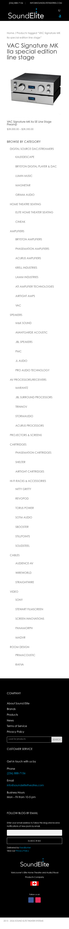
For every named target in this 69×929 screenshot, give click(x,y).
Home (10, 32)
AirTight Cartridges (29, 471)
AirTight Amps (25, 296)
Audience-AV (24, 563)
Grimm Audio (24, 194)
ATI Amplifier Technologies (34, 286)
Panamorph (24, 628)
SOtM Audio (23, 517)
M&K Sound (23, 323)
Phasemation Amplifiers (32, 248)
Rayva (19, 664)
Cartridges (18, 444)
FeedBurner (25, 847)
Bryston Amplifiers (28, 239)
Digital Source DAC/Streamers (32, 149)
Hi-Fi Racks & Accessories (28, 481)
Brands (11, 709)
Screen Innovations (29, 618)
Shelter (20, 462)
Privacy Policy (15, 731)
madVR (20, 637)
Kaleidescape (24, 157)
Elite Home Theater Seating (34, 212)
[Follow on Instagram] (38, 900)
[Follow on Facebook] (31, 900)
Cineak (20, 221)
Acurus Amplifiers (28, 258)
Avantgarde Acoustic (31, 332)
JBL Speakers (23, 342)
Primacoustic (25, 655)
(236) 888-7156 (16, 3)
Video (14, 591)
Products (12, 714)
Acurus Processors (29, 425)
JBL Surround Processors (33, 397)
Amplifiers (17, 231)
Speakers (16, 315)
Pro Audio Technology (32, 370)
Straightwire (24, 582)
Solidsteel (22, 545)
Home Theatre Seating (25, 204)
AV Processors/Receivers (28, 379)
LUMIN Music (23, 176)
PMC (18, 351)
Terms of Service (17, 726)
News (10, 720)
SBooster (22, 527)
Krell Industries (26, 267)
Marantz (21, 387)
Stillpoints (22, 536)
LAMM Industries (26, 277)
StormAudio (24, 416)
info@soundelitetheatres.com (46, 3)
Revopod (22, 498)
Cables (15, 555)
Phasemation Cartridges (33, 452)
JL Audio (21, 360)
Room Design (19, 647)
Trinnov (21, 406)
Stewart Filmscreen (29, 609)
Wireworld (23, 572)
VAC (18, 305)
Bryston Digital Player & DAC (36, 166)
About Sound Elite (18, 703)
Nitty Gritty (23, 489)
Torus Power (24, 508)
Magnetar (22, 185)
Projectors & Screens (26, 435)
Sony (19, 599)
